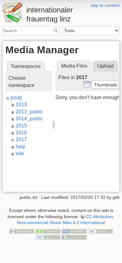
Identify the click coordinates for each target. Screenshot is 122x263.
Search (56, 30)
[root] (16, 97)
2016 (21, 132)
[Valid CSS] (47, 237)
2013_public (29, 111)
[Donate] (47, 230)
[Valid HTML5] (100, 230)
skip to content (105, 5)
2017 (21, 139)
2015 (21, 125)
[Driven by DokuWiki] (74, 237)
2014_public (29, 118)
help (20, 146)
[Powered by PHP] (74, 230)
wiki (20, 153)
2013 (21, 104)
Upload (105, 66)
